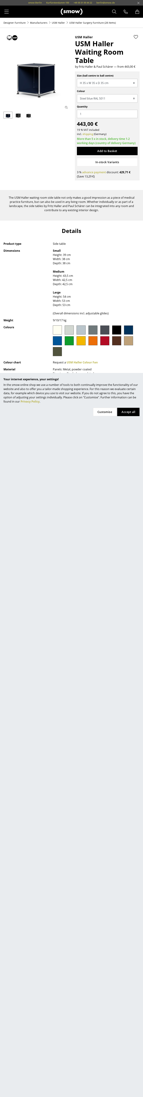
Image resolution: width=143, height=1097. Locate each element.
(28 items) (92, 22)
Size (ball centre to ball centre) (95, 75)
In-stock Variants (107, 162)
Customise (104, 412)
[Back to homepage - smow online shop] (71, 11)
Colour (81, 91)
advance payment (94, 172)
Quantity (82, 106)
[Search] (114, 12)
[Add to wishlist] (135, 37)
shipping (87, 134)
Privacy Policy (30, 401)
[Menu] (6, 11)
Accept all (128, 412)
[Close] (138, 3)
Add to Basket (107, 151)
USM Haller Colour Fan (82, 362)
